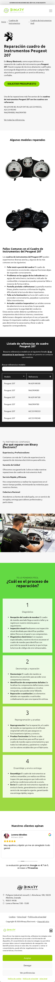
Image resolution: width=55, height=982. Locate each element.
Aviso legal (43, 978)
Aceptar (27, 958)
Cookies (12, 917)
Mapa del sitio (43, 921)
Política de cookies (14, 978)
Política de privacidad (30, 978)
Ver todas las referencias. (14, 120)
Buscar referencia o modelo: (13, 364)
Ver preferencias (27, 972)
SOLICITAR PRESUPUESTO (21, 84)
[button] (51, 930)
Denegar (28, 965)
